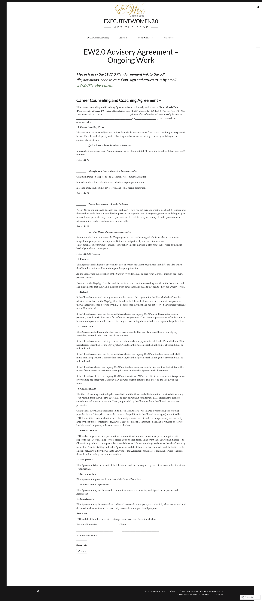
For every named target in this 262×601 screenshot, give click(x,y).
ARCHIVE (218, 594)
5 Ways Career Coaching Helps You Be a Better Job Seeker (201, 591)
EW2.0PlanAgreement (95, 85)
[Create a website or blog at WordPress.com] (38, 591)
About (122, 37)
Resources (169, 37)
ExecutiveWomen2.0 (131, 21)
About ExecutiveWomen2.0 (155, 591)
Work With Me (144, 37)
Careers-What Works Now (187, 594)
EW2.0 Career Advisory (98, 37)
